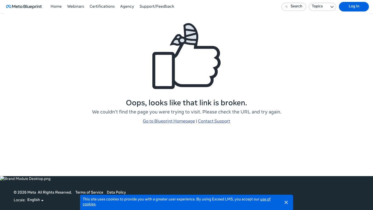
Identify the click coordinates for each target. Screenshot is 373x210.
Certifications (102, 7)
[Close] (286, 202)
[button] (35, 200)
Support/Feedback (157, 7)
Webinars (75, 7)
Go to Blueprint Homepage (169, 121)
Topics (317, 6)
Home (56, 7)
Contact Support (214, 121)
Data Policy (116, 193)
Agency (127, 7)
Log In (354, 6)
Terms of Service (89, 193)
